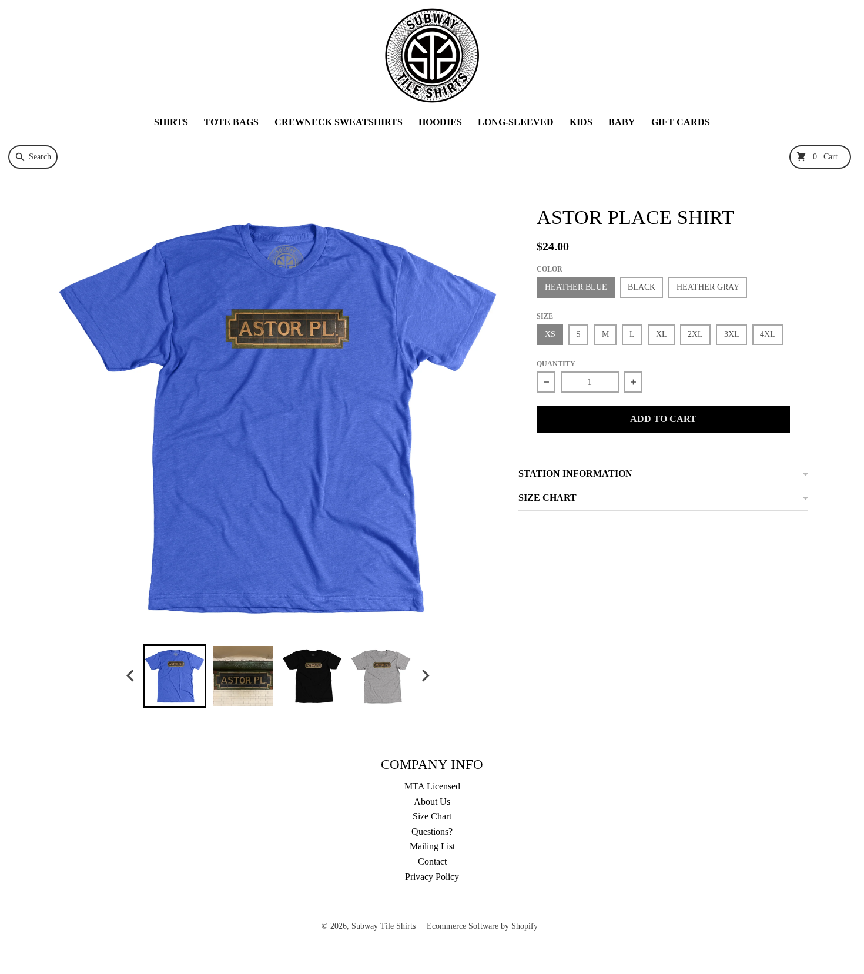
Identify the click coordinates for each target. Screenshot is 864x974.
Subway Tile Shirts (383, 926)
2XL (695, 334)
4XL (767, 334)
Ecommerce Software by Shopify (482, 926)
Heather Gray (708, 287)
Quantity (556, 364)
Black (641, 287)
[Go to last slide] (131, 675)
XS (550, 334)
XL (661, 334)
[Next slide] (425, 675)
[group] (174, 676)
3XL (731, 334)
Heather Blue (576, 287)
